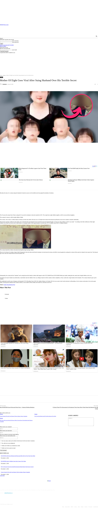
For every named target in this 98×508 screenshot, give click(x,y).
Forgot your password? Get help (7, 45)
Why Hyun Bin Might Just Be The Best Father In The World (45, 416)
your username (15, 40)
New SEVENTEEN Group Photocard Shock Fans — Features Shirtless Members (17, 407)
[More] (31, 87)
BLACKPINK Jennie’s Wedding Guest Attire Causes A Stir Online (13, 461)
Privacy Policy (3, 46)
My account (90, 506)
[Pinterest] (95, 21)
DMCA (72, 506)
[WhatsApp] (26, 87)
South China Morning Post (9, 284)
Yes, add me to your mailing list (8, 443)
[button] (96, 36)
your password (15, 42)
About (79, 506)
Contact (75, 506)
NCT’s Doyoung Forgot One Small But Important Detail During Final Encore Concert (17, 466)
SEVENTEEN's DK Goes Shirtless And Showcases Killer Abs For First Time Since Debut (18, 455)
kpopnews (5, 84)
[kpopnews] (1, 84)
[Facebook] (93, 21)
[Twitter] (17, 87)
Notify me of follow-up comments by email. (11, 445)
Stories (4, 75)
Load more (2, 475)
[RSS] (97, 21)
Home (1, 75)
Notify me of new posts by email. (9, 448)
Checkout (85, 506)
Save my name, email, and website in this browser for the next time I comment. (18, 440)
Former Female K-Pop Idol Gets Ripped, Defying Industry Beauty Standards (13, 416)
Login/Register (95, 506)
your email (14, 49)
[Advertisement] (49, 63)
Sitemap (82, 506)
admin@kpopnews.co (8, 492)
